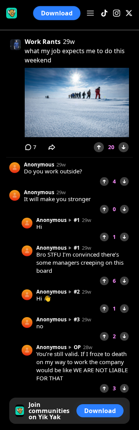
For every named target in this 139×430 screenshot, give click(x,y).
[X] (129, 13)
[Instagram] (116, 13)
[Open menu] (90, 13)
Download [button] (57, 13)
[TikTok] (104, 13)
